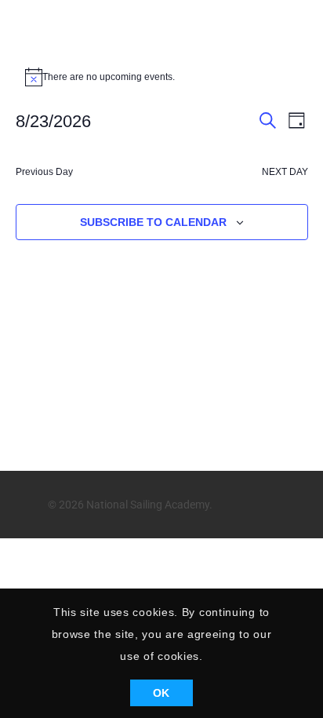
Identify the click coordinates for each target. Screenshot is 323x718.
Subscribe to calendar (153, 222)
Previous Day (44, 171)
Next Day (285, 171)
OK (161, 693)
